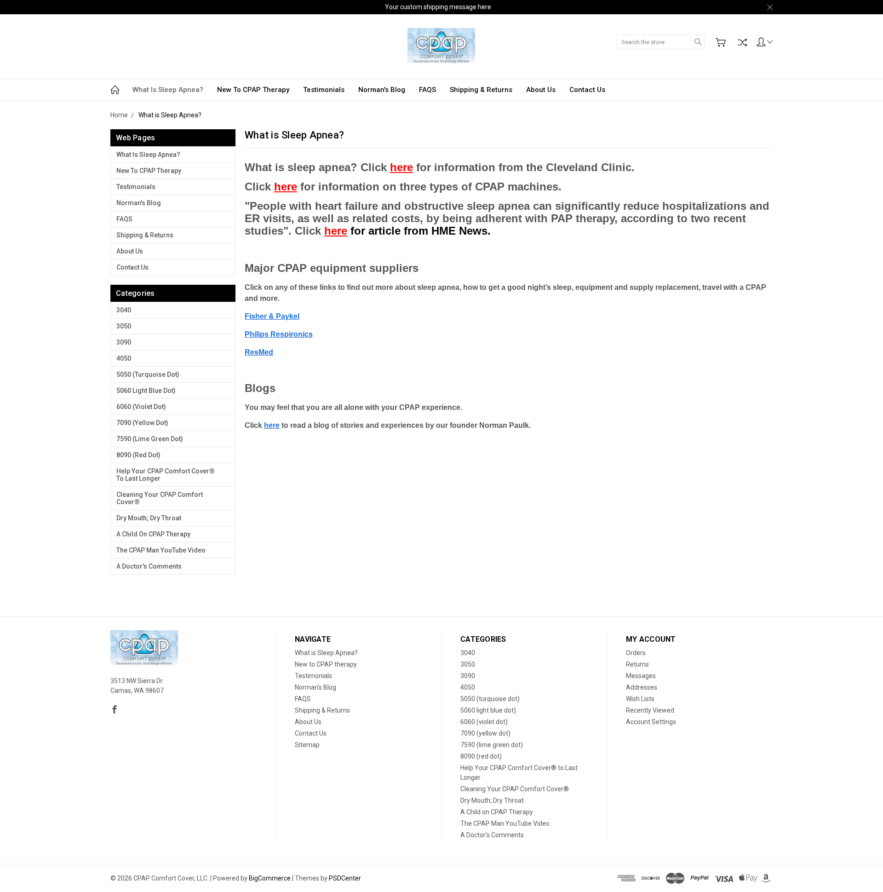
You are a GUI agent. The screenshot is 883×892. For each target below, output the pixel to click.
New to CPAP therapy (253, 90)
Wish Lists (640, 698)
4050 (123, 358)
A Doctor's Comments (149, 566)
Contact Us (587, 90)
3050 (123, 326)
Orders (636, 652)
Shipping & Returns (481, 90)
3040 (123, 310)
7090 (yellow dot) (142, 422)
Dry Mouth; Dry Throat (148, 518)
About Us (541, 90)
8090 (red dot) (138, 455)
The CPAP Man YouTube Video (161, 550)
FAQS (427, 90)
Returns (637, 664)
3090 (123, 342)
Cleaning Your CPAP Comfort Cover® (159, 498)
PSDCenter (345, 878)
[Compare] (742, 42)
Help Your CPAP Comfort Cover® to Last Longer (165, 474)
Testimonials (323, 90)
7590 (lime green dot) (149, 439)
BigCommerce (270, 878)
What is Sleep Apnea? (167, 90)
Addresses (641, 687)
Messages (641, 675)
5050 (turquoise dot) (147, 374)
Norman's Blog (381, 90)
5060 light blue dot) (146, 390)
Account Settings (651, 721)
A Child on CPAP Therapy (153, 534)
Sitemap (307, 744)
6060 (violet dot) (141, 406)
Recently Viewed (650, 710)
